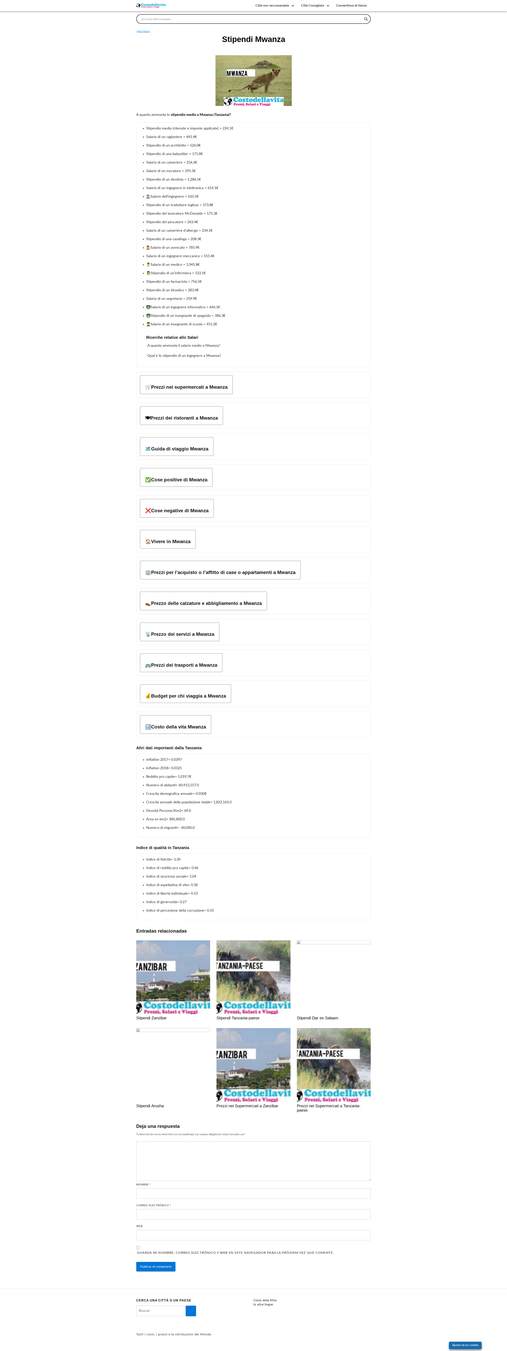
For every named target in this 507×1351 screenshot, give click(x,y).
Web (139, 1226)
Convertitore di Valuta (351, 5)
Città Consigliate (312, 5)
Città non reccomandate (272, 5)
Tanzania (143, 32)
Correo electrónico (153, 1205)
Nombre (143, 1184)
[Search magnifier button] (366, 19)
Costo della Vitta (265, 1300)
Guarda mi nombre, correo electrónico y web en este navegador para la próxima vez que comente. (235, 1252)
